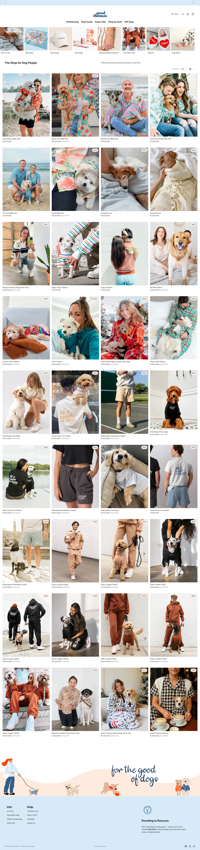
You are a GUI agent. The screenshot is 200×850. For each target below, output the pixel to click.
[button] (183, 69)
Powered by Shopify (27, 846)
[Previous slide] (5, 2)
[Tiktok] (194, 846)
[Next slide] (192, 2)
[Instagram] (190, 846)
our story (10, 811)
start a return (32, 815)
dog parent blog (13, 815)
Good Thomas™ (15, 846)
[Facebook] (185, 846)
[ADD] (145, 356)
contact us (31, 823)
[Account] (187, 14)
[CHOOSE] (46, 133)
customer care (32, 811)
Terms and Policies (100, 846)
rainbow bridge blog (14, 819)
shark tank (11, 823)
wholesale (30, 819)
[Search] (182, 14)
